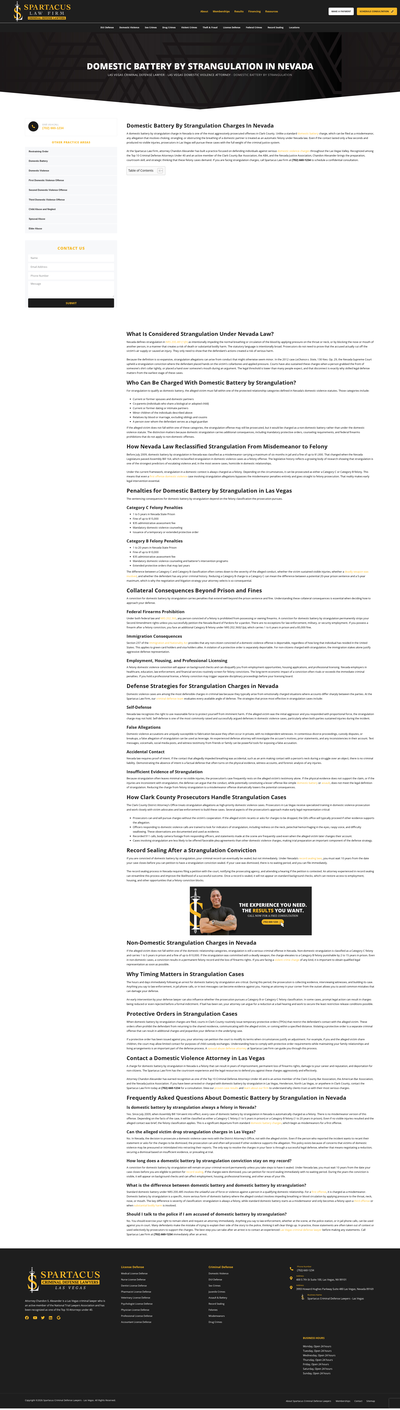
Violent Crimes (189, 27)
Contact (358, 1401)
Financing (254, 11)
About (204, 11)
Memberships (221, 11)
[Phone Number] (332, 1269)
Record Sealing (275, 27)
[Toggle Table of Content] (158, 170)
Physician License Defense (135, 1309)
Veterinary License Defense (135, 1297)
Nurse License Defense (133, 1279)
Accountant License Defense (136, 1321)
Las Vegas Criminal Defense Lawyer (136, 75)
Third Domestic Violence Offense (47, 199)
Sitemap (370, 1401)
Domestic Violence (129, 27)
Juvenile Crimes (217, 1291)
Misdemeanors (217, 1315)
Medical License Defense (134, 1273)
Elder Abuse (35, 228)
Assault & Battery (218, 1297)
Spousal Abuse (37, 219)
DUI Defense (107, 27)
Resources (271, 11)
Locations (294, 27)
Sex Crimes (151, 27)
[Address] (332, 1278)
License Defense (231, 27)
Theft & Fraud (210, 27)
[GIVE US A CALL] (71, 127)
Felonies (213, 1309)
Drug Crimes (169, 27)
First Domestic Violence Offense (46, 180)
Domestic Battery (38, 161)
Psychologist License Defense (136, 1303)
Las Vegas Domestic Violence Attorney (199, 75)
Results (239, 11)
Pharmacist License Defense (136, 1291)
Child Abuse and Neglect (42, 209)
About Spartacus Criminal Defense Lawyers (309, 1401)
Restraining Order (38, 151)
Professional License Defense (136, 1315)
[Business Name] (332, 1297)
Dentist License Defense (134, 1285)
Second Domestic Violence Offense (48, 190)
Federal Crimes (254, 27)
